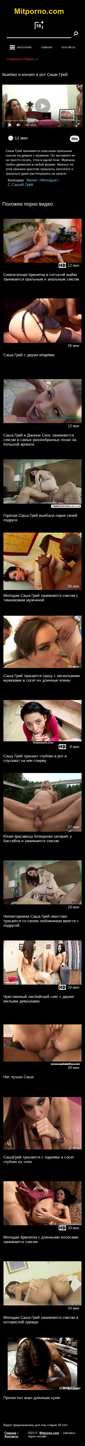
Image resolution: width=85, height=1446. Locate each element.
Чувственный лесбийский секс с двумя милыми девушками (38, 999)
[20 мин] (42, 991)
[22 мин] (42, 670)
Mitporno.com (49, 1433)
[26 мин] (42, 349)
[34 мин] (42, 1312)
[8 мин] (42, 750)
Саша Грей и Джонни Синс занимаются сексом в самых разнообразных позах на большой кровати (39, 439)
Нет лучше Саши (18, 1077)
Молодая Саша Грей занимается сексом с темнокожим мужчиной (40, 597)
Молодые (48, 180)
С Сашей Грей (20, 185)
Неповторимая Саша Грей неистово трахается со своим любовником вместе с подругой (41, 921)
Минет (32, 180)
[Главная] (43, 12)
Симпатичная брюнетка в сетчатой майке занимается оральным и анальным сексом (41, 277)
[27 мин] (42, 830)
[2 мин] (42, 1151)
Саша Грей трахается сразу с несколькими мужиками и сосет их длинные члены (41, 678)
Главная (46, 47)
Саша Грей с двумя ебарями (29, 355)
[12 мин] (42, 269)
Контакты (68, 47)
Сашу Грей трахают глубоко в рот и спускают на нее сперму (35, 758)
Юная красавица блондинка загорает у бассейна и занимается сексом (37, 838)
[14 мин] (42, 1392)
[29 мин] (42, 510)
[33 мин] (42, 1231)
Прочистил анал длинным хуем (31, 1398)
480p (74, 139)
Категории (24, 47)
